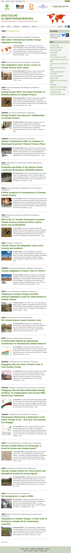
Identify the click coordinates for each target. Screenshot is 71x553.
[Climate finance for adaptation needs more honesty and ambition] (6, 260)
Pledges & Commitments (31, 87)
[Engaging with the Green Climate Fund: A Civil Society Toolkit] (6, 379)
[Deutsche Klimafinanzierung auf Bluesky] (66, 26)
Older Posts (4, 542)
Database (16, 26)
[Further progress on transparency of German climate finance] (6, 207)
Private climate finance (56, 89)
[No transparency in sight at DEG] (6, 507)
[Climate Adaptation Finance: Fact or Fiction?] (6, 283)
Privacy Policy (43, 550)
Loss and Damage (55, 76)
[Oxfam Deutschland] (7, 7)
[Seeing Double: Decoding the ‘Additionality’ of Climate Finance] (6, 130)
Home (25, 550)
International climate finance (14, 37)
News (3, 26)
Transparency (36, 37)
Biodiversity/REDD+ (55, 47)
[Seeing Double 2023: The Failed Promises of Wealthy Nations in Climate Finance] (6, 106)
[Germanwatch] (43, 6)
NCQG (52, 84)
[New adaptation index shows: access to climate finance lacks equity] (6, 79)
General (8, 443)
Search (67, 1)
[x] (67, 36)
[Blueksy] (63, 36)
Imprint (36, 550)
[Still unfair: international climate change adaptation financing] (6, 54)
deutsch (60, 26)
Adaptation (27, 37)
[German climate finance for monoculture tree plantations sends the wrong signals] (6, 485)
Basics (9, 26)
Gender (52, 52)
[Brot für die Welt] (20, 6)
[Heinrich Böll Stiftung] (59, 6)
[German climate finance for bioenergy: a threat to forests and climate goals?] (6, 460)
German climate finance (34, 162)
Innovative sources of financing (58, 63)
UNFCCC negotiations (56, 94)
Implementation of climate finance (16, 162)
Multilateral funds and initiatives (19, 361)
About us (34, 26)
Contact (30, 550)
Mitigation (13, 387)
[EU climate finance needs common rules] (6, 332)
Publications (25, 26)
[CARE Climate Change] (31, 7)
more (27, 54)
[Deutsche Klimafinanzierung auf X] (69, 26)
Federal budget (54, 50)
